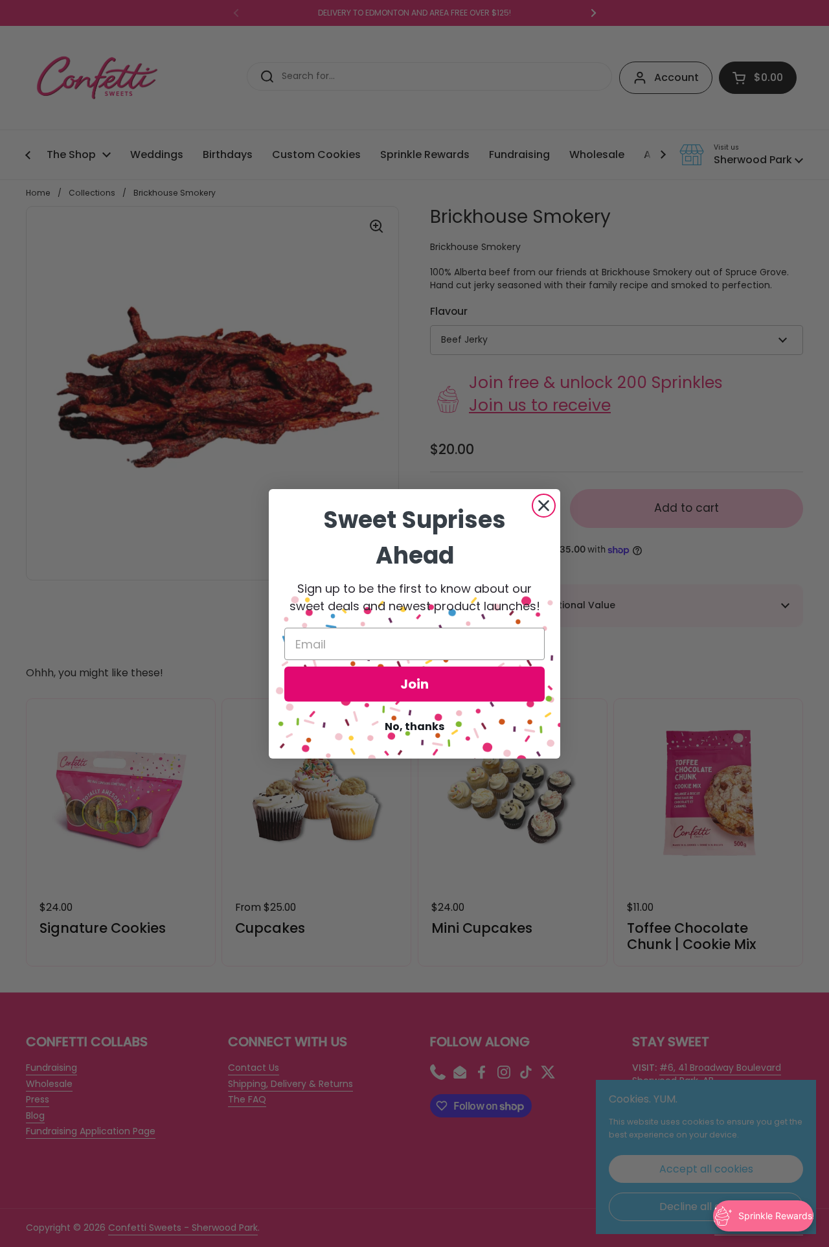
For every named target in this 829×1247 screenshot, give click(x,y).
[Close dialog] (543, 505)
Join (414, 684)
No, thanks (414, 726)
